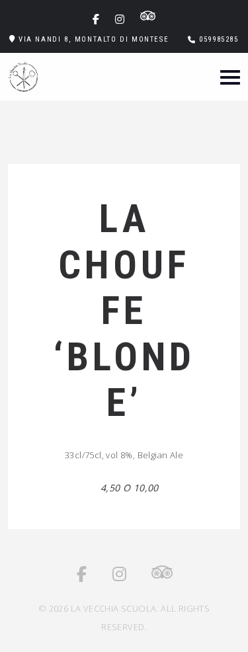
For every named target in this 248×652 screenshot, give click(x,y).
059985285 (218, 39)
